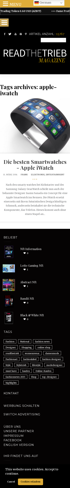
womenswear (32, 353)
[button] (20, 473)
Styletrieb (21, 365)
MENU (15, 4)
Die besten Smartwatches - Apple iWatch (35, 164)
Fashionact (11, 359)
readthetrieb (12, 353)
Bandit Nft (27, 298)
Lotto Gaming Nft (31, 265)
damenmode (52, 353)
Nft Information (30, 249)
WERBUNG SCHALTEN (21, 405)
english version (19, 445)
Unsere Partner (19, 431)
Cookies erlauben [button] (30, 481)
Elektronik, (38, 174)
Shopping (27, 347)
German (45, 2)
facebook (13, 440)
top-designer (49, 377)
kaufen (26, 371)
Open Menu (4, 23)
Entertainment (55, 174)
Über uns (12, 426)
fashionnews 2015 (15, 377)
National (24, 341)
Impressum (14, 435)
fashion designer (51, 359)
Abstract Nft (28, 282)
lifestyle (36, 365)
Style (8, 365)
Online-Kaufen (43, 371)
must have (11, 371)
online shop (44, 347)
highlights (11, 382)
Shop (33, 377)
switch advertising (22, 414)
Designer (11, 347)
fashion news (42, 341)
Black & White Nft (32, 315)
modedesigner (54, 365)
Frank (24, 174)
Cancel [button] (11, 481)
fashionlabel (29, 359)
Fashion (10, 341)
